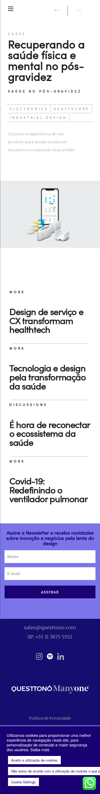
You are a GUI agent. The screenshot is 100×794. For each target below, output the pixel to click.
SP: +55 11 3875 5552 (50, 637)
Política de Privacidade (50, 718)
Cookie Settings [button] (23, 781)
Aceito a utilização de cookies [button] (34, 760)
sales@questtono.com (50, 627)
